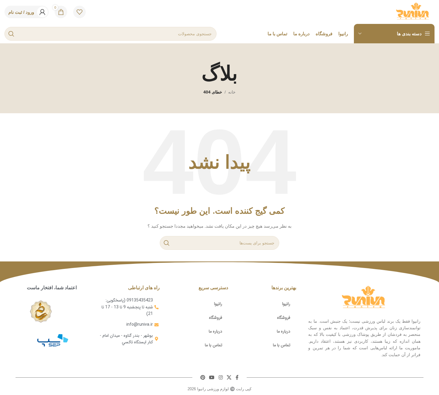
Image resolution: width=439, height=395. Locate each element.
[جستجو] (11, 34)
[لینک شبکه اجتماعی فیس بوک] (237, 377)
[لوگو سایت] (413, 11)
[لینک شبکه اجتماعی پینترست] (202, 377)
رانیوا (286, 304)
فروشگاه (283, 317)
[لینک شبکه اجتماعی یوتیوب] (212, 377)
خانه (232, 92)
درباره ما (283, 331)
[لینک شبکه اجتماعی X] (229, 377)
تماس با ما (281, 345)
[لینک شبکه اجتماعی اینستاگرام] (221, 377)
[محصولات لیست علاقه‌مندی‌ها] (79, 12)
